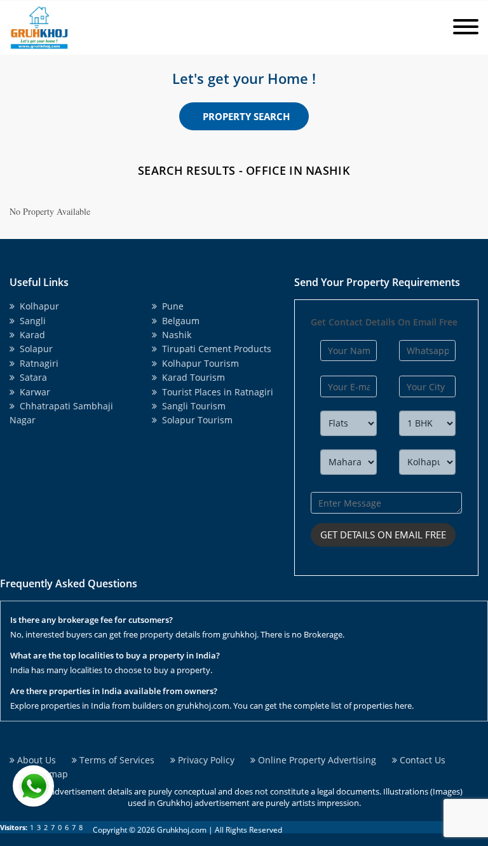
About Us (35, 760)
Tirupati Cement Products (214, 349)
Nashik (174, 335)
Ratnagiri (36, 363)
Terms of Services (115, 760)
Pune (170, 306)
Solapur (34, 349)
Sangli (30, 321)
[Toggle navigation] (465, 27)
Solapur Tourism (195, 420)
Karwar (32, 392)
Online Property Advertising (315, 760)
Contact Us (421, 760)
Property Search (246, 116)
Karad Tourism (191, 377)
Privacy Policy (204, 760)
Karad (30, 335)
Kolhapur (37, 306)
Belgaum (178, 321)
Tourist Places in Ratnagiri (215, 392)
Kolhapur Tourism (198, 363)
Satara (31, 377)
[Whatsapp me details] (33, 786)
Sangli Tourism (191, 406)
